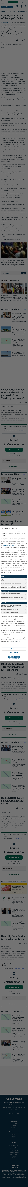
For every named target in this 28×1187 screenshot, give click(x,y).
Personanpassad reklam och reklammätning (11, 583)
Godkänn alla (14, 649)
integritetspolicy (16, 641)
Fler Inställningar (14, 652)
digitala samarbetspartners (9, 545)
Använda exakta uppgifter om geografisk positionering (10, 594)
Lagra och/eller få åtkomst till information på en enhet (12, 579)
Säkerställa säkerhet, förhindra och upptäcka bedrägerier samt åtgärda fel (11, 606)
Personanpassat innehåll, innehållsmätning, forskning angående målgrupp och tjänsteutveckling (13, 586)
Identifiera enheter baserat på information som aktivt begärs (12, 598)
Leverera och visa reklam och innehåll (9, 609)
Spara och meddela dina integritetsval (9, 612)
